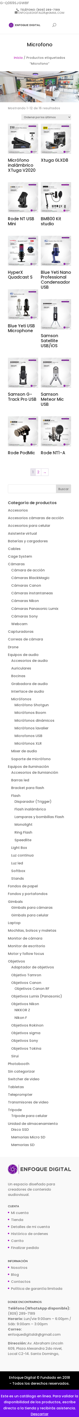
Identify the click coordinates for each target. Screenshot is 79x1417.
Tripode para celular (29, 1115)
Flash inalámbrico (30, 809)
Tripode (15, 1109)
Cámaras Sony (24, 616)
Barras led (20, 780)
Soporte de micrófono (31, 758)
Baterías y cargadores (28, 541)
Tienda (17, 1219)
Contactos (21, 1281)
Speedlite (22, 840)
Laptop (14, 922)
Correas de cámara (25, 639)
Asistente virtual (22, 533)
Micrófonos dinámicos (34, 720)
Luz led (17, 863)
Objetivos (16, 961)
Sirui (15, 1056)
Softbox (18, 870)
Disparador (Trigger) (33, 801)
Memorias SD (22, 1144)
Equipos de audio (23, 654)
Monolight (23, 824)
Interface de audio (27, 691)
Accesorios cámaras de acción (36, 517)
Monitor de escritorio (26, 946)
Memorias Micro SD (28, 1137)
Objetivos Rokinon (27, 1025)
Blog (15, 1274)
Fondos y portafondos (28, 893)
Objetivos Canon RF (31, 988)
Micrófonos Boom (30, 712)
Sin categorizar (21, 1071)
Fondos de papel (23, 886)
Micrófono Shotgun (31, 705)
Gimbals (15, 901)
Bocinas (18, 675)
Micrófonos (21, 699)
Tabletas (16, 1086)
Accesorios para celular (29, 525)
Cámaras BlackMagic (30, 577)
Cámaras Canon (26, 585)
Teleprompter (20, 1094)
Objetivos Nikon (25, 1003)
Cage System (20, 556)
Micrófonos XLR (28, 743)
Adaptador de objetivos (32, 967)
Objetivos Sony (24, 1040)
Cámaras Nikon (25, 600)
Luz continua (22, 855)
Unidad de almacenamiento (33, 1123)
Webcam (19, 623)
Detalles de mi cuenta (30, 1226)
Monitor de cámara (25, 938)
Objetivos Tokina (26, 1048)
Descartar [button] (39, 1414)
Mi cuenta (20, 1212)
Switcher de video (24, 1079)
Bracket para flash (27, 787)
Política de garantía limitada (36, 1288)
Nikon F (20, 1017)
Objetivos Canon (26, 982)
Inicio (18, 58)
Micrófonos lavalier (31, 728)
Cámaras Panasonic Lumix (34, 608)
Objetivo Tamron (26, 975)
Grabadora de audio (29, 683)
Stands (17, 878)
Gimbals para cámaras (32, 907)
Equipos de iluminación (28, 766)
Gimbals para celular (29, 915)
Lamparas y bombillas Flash (39, 816)
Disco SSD (20, 1129)
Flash (15, 795)
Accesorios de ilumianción (34, 772)
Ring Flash (23, 832)
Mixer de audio (24, 751)
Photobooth (18, 1063)
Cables (14, 548)
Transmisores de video (28, 1102)
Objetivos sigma (25, 1032)
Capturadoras (21, 631)
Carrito (17, 1240)
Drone (13, 647)
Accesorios (18, 510)
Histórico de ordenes (29, 1233)
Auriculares (21, 668)
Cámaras (16, 564)
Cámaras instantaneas (32, 593)
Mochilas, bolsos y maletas (32, 930)
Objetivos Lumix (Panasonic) (36, 996)
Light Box (19, 847)
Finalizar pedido (25, 1247)
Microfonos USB (28, 735)
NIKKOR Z (22, 1010)
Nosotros (19, 1267)
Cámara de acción (28, 570)
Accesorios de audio (29, 660)
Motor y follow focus (26, 953)
